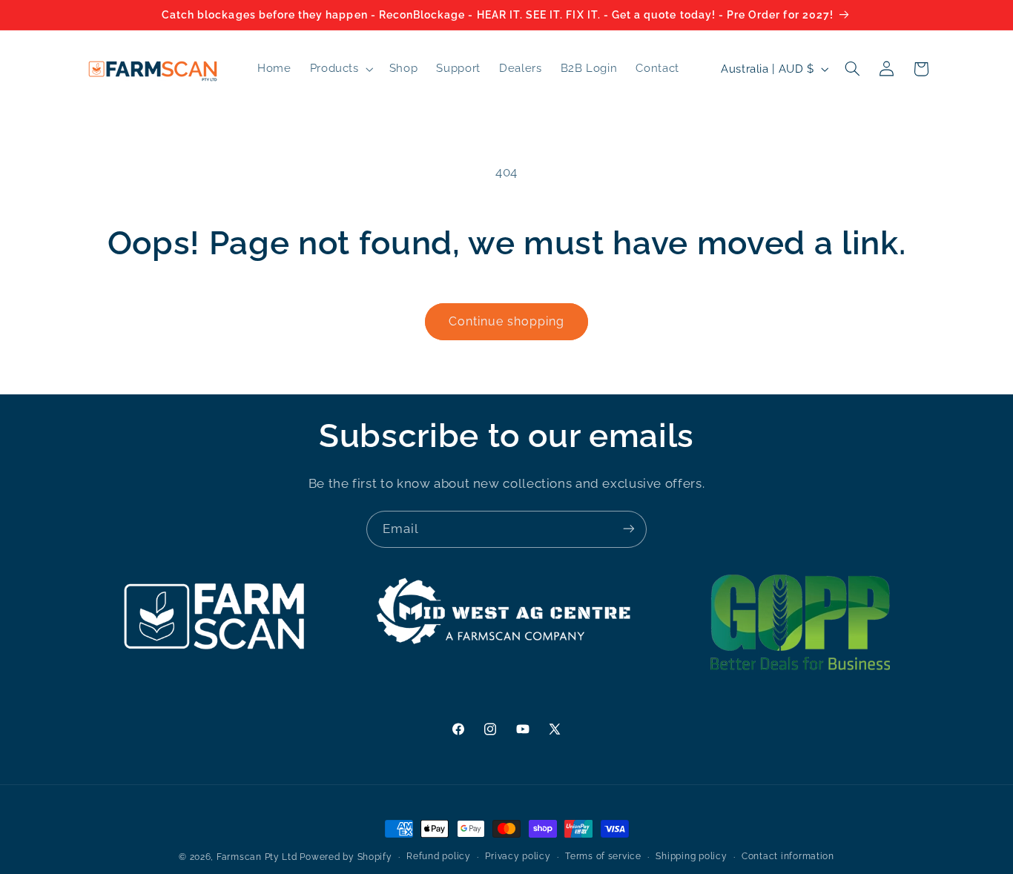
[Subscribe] (629, 529)
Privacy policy (517, 857)
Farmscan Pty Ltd (257, 857)
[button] (340, 69)
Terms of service (603, 857)
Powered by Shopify (346, 857)
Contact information (788, 857)
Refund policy (438, 857)
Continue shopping (507, 321)
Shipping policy (691, 857)
